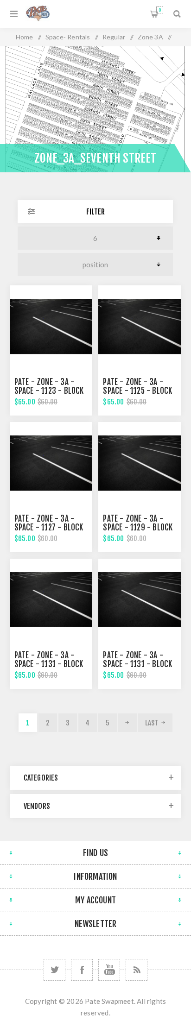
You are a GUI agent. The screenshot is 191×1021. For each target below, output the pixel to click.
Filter (95, 211)
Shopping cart (160, 10)
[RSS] (136, 970)
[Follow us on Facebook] (82, 970)
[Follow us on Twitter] (54, 970)
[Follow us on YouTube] (109, 970)
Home (24, 37)
